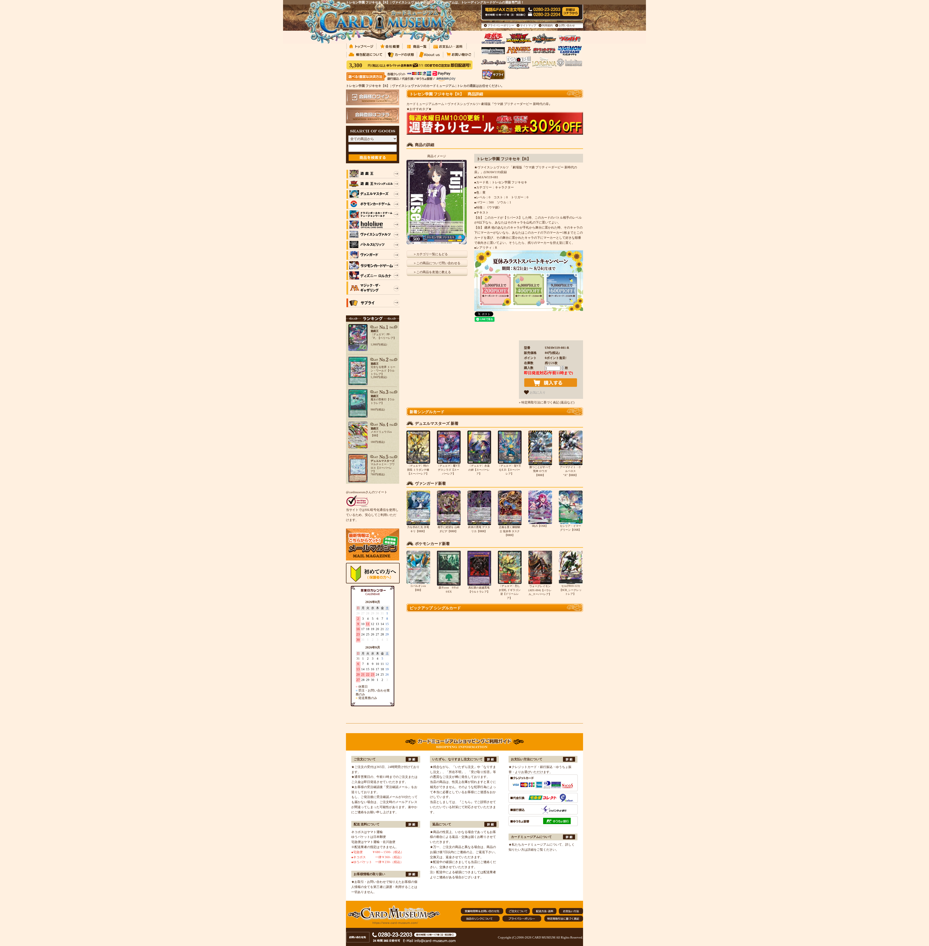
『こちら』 (466, 802)
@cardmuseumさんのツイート (366, 492)
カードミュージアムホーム (425, 104)
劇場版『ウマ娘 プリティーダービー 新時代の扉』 (516, 104)
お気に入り (537, 392)
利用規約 (547, 25)
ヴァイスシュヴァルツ (463, 104)
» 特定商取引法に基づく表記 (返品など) (546, 402)
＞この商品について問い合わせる (436, 263)
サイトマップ (528, 25)
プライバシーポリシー (500, 25)
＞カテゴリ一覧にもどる (430, 254)
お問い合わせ (567, 25)
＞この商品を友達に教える (432, 272)
